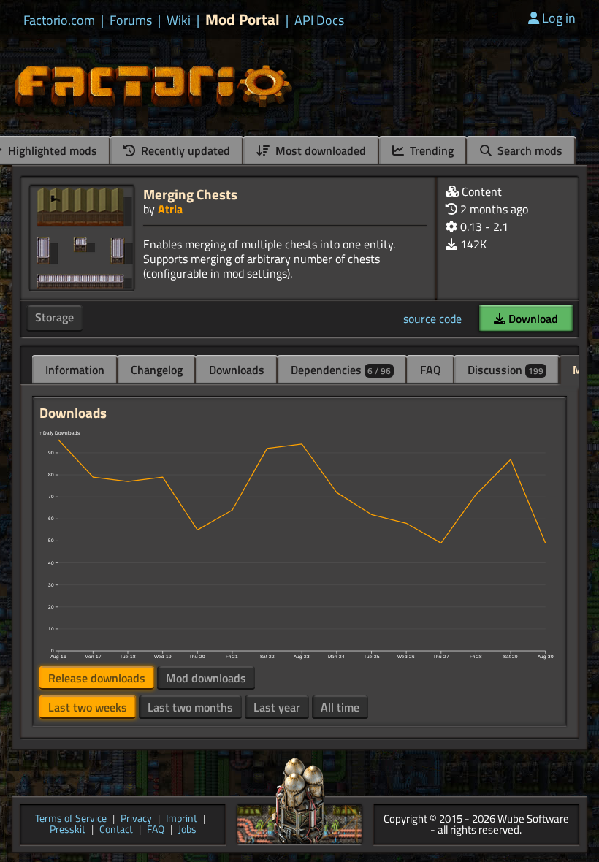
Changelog (157, 369)
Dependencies (341, 369)
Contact (116, 830)
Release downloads (96, 678)
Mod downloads (206, 678)
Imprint (181, 819)
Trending (430, 150)
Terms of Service (71, 819)
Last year (276, 707)
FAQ (430, 369)
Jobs (187, 830)
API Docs (319, 20)
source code (432, 318)
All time (340, 707)
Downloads (236, 369)
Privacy (136, 819)
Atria (170, 209)
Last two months (190, 707)
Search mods (528, 150)
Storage (54, 317)
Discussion (505, 369)
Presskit (67, 830)
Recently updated (184, 150)
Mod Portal (242, 19)
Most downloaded (319, 150)
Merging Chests (190, 194)
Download (531, 318)
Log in (559, 18)
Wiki (179, 20)
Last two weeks (87, 707)
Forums (131, 20)
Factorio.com (59, 20)
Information (74, 369)
